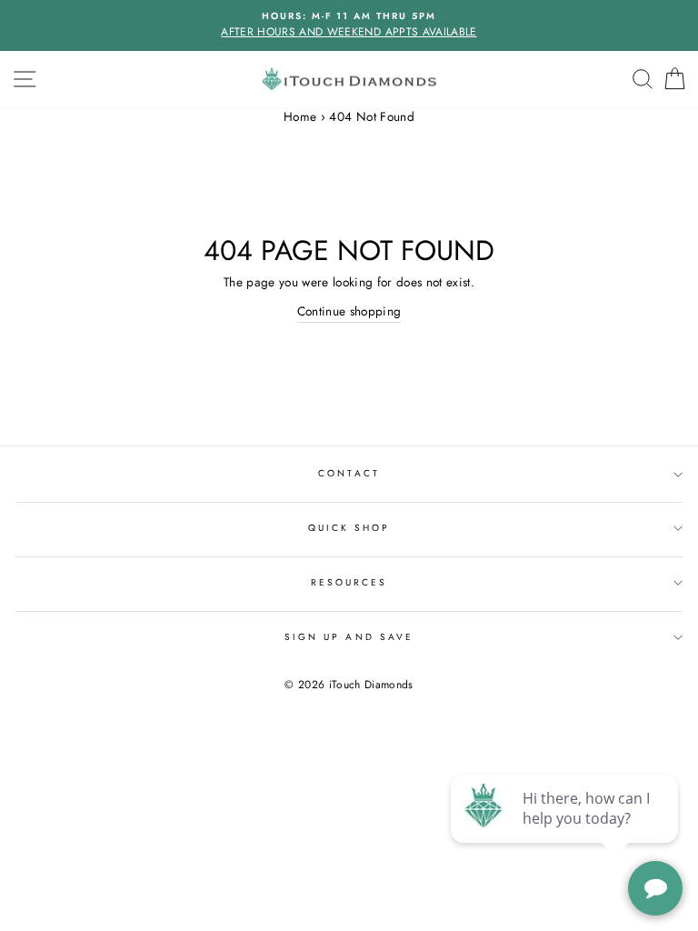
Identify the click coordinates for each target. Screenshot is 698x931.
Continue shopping (349, 311)
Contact (348, 473)
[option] (349, 25)
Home (300, 116)
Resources (349, 582)
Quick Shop (349, 528)
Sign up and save (349, 637)
